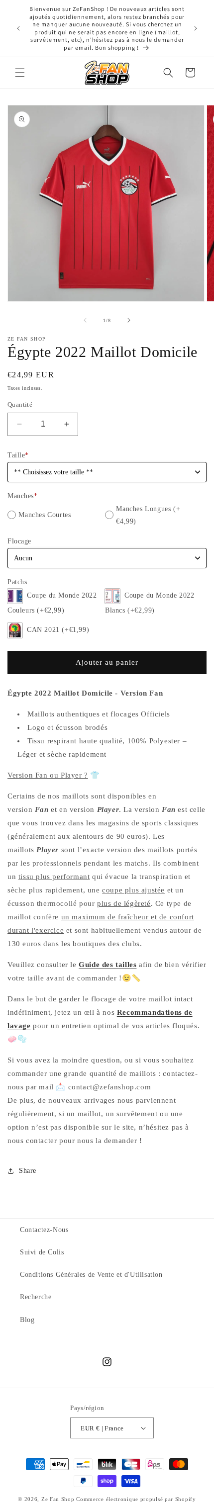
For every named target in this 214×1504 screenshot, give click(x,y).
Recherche (35, 1297)
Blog (27, 1320)
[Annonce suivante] (196, 28)
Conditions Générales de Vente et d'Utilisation (91, 1274)
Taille (18, 455)
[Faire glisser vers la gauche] (85, 320)
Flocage (19, 541)
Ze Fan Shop (58, 1499)
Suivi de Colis (42, 1252)
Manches (22, 496)
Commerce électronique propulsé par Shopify (136, 1499)
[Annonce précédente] (18, 28)
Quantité (19, 404)
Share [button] (27, 1170)
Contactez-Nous (44, 1230)
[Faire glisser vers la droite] (129, 320)
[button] (20, 73)
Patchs (17, 582)
